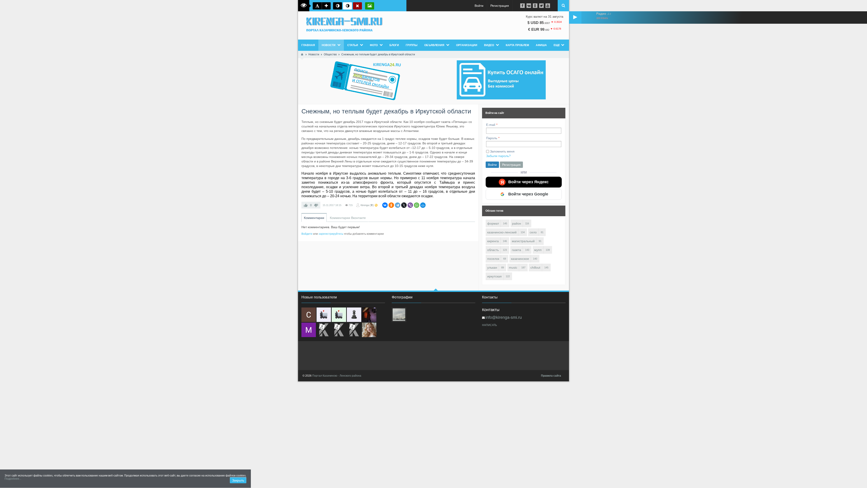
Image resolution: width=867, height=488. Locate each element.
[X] (404, 205)
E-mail (490, 125)
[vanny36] (369, 330)
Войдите (306, 233)
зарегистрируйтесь (331, 233)
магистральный (523, 241)
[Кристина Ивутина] (354, 330)
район (516, 223)
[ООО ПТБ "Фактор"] (339, 330)
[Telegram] (397, 205)
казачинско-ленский (502, 232)
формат (493, 223)
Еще (557, 45)
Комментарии (314, 218)
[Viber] (410, 205)
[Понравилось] (306, 205)
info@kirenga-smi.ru (503, 317)
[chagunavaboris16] (354, 314)
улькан (492, 267)
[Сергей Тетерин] (308, 314)
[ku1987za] (324, 314)
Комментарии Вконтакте (348, 218)
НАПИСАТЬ (489, 325)
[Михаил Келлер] (308, 330)
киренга (493, 241)
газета (516, 250)
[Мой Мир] (423, 205)
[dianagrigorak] (369, 314)
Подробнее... (13, 478)
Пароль (491, 138)
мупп (538, 250)
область (493, 250)
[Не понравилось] (316, 205)
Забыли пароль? (498, 156)
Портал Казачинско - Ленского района (336, 375)
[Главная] (302, 54)
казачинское (520, 258)
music (513, 267)
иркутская (494, 276)
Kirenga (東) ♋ (369, 205)
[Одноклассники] (391, 205)
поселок (493, 258)
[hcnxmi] (339, 314)
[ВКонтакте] (385, 205)
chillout (535, 267)
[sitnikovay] (324, 330)
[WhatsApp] (416, 205)
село (533, 232)
